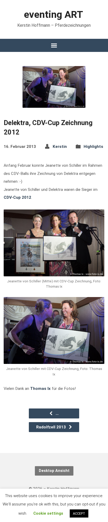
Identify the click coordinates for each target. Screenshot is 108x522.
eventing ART (53, 14)
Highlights (93, 146)
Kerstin (60, 146)
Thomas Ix (40, 388)
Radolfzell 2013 (51, 427)
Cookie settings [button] (48, 513)
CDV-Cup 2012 (17, 197)
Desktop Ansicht (54, 471)
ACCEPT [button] (79, 513)
